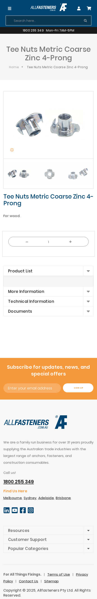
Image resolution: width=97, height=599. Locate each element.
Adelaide (46, 497)
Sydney (30, 497)
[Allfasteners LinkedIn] (6, 512)
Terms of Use (58, 574)
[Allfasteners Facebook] (23, 512)
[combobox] (48, 20)
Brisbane (63, 497)
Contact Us (28, 581)
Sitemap (51, 581)
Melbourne (12, 497)
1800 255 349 (18, 481)
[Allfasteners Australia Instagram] (31, 512)
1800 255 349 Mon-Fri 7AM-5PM (48, 30)
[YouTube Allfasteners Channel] (15, 512)
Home (14, 67)
